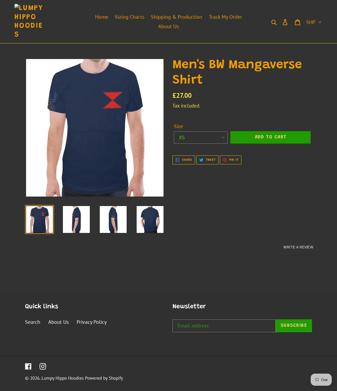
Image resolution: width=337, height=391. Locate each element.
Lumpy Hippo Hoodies (63, 378)
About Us (58, 322)
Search (32, 322)
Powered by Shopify (104, 378)
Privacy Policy (92, 322)
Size (178, 126)
